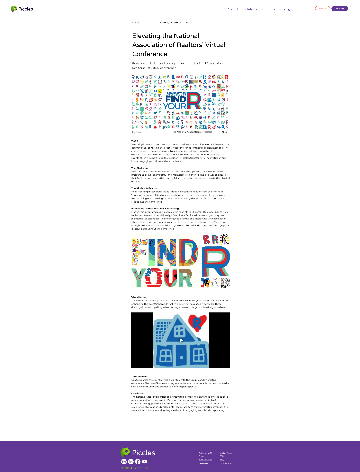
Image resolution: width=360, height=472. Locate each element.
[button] (141, 22)
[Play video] (180, 340)
